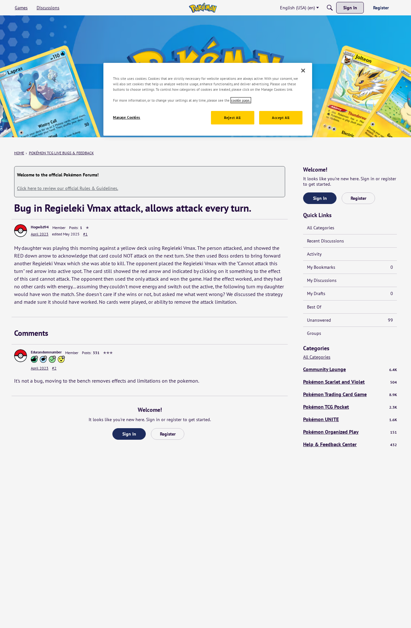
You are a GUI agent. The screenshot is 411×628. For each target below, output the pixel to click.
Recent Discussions (325, 241)
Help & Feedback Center (350, 444)
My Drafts (350, 293)
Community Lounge (350, 369)
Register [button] (168, 434)
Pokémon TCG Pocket (350, 406)
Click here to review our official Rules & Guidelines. (67, 188)
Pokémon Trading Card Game (350, 394)
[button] (20, 230)
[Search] (330, 7)
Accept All (281, 117)
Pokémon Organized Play (350, 432)
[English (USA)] (203, 8)
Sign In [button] (129, 434)
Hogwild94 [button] (40, 227)
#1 (85, 234)
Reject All (232, 117)
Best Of (314, 307)
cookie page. (240, 100)
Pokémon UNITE (350, 419)
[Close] (303, 71)
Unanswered (350, 320)
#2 (54, 368)
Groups (314, 333)
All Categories (320, 228)
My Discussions (322, 280)
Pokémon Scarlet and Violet (350, 381)
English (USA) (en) (297, 8)
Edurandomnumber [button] (46, 352)
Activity (314, 254)
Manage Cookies (126, 117)
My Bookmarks (350, 267)
